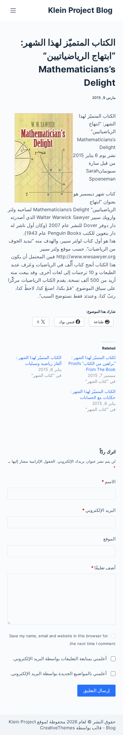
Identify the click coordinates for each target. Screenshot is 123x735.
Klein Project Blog (80, 10)
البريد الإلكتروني (99, 510)
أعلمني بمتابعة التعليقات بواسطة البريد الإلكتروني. (60, 658)
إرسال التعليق (96, 690)
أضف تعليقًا (103, 568)
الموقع (109, 539)
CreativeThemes (57, 728)
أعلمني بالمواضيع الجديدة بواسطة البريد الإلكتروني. (58, 673)
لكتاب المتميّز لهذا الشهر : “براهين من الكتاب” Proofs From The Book (92, 363)
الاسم (109, 481)
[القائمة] (13, 10)
